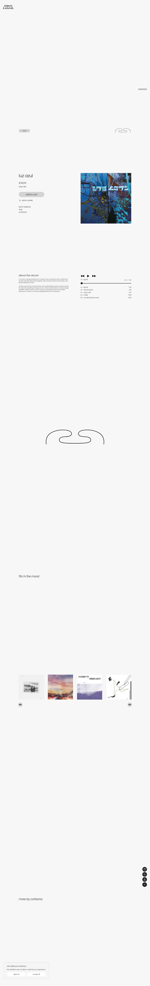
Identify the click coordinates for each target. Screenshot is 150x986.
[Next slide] (130, 704)
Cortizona (23, 212)
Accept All (36, 974)
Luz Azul (26, 176)
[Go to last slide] (20, 704)
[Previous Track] (82, 276)
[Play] (90, 276)
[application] (106, 279)
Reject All (16, 974)
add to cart (31, 194)
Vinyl (20, 209)
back (24, 131)
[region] (26, 971)
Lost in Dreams (25, 207)
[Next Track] (94, 276)
